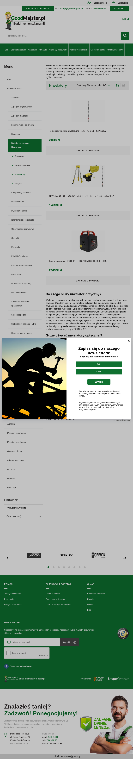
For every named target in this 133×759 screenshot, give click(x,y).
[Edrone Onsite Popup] (66, 379)
